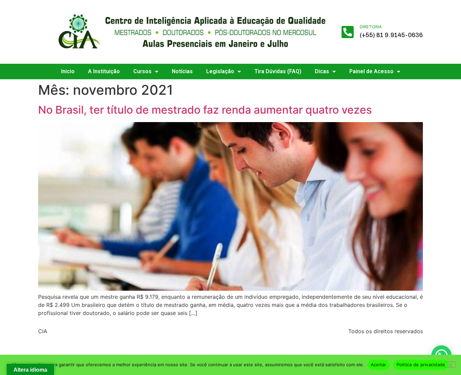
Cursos (142, 71)
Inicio (68, 71)
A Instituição (104, 71)
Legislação (220, 71)
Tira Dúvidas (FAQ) (277, 71)
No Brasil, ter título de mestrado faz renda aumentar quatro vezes (205, 109)
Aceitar (378, 364)
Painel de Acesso (371, 71)
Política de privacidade (421, 364)
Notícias (182, 71)
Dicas (322, 71)
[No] (450, 365)
